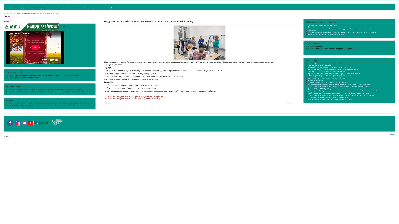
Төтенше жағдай (107, 8)
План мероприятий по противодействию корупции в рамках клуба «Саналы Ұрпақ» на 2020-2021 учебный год (342, 32)
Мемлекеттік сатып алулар (53, 8)
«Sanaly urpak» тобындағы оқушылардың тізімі (322, 25)
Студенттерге (43, 8)
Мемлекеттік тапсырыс (76, 8)
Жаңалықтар (30, 8)
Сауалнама (311, 27)
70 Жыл (62, 8)
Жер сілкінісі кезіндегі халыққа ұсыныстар (26, 77)
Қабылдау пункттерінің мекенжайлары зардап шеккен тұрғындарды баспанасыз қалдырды (47, 75)
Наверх (392, 135)
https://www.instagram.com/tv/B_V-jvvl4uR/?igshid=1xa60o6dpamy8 (135, 97)
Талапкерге (37, 8)
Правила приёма (315, 47)
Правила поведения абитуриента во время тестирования (331, 48)
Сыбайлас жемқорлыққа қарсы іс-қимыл (92, 8)
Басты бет (11, 8)
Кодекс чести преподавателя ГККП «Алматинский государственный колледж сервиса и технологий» (340, 29)
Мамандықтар (115, 8)
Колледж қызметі (22, 8)
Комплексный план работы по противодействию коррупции (326, 34)
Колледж (16, 8)
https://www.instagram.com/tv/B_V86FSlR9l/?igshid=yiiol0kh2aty (133, 99)
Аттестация (67, 8)
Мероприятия (312, 31)
